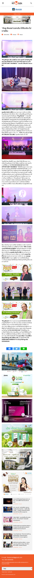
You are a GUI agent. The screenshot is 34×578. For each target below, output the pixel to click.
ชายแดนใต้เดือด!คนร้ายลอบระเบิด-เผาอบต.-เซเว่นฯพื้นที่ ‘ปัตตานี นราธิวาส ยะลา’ (21, 500)
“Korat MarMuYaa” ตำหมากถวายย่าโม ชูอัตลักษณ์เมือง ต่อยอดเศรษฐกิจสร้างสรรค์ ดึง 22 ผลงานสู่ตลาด (22, 535)
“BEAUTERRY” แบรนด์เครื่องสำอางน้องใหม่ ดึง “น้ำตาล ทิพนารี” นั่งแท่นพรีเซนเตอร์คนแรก (22, 519)
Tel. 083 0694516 (7, 560)
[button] (17, 19)
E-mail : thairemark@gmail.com (12, 557)
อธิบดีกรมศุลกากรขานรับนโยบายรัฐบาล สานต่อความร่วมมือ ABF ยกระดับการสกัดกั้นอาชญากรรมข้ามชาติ (21, 527)
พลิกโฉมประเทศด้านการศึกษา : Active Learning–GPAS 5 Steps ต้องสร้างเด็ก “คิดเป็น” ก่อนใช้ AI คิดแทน (21, 544)
